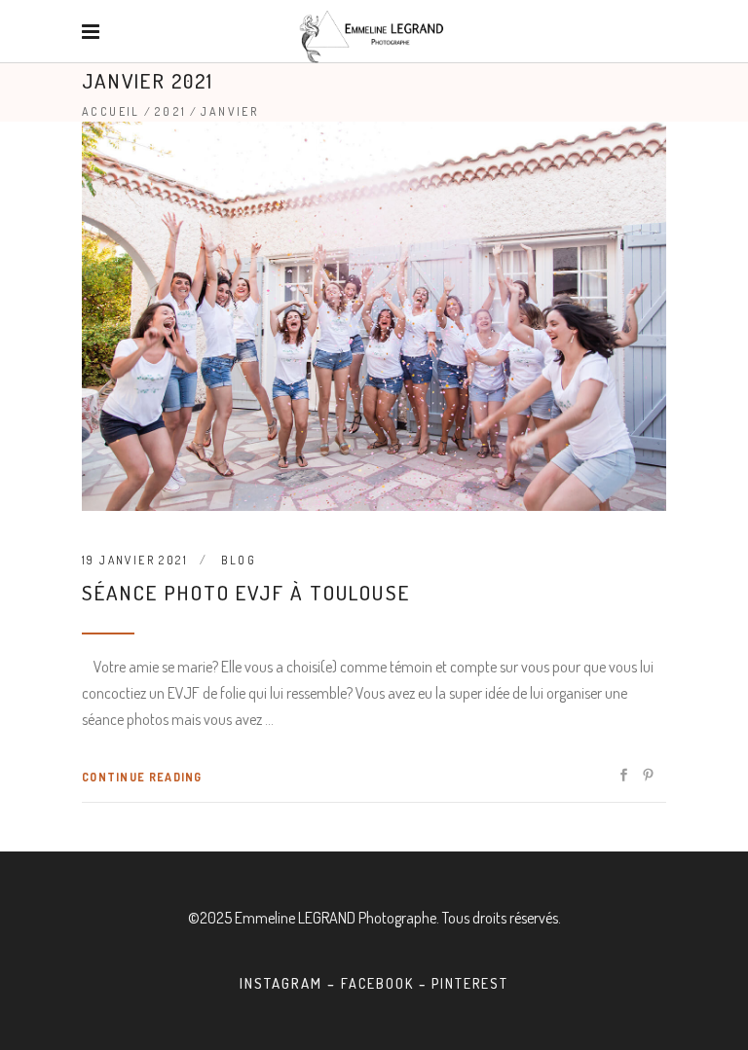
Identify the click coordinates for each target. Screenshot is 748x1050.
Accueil (111, 111)
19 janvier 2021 (135, 560)
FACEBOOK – (386, 983)
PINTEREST (469, 983)
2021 (170, 111)
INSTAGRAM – (290, 983)
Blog (238, 560)
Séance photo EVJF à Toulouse (246, 592)
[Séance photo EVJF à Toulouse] (374, 316)
